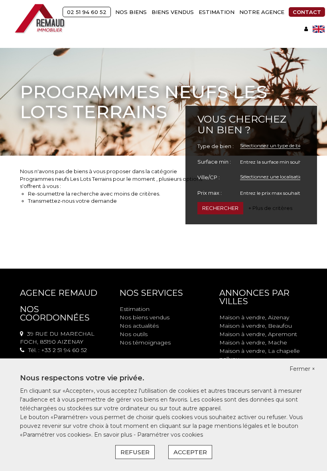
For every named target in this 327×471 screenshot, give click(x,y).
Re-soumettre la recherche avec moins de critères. (94, 193)
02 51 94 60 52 (86, 12)
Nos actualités (139, 325)
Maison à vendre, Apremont (258, 334)
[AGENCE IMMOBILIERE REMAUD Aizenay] (40, 18)
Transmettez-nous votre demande (72, 201)
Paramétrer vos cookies (170, 434)
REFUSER (135, 452)
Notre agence (261, 12)
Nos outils (134, 334)
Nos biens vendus (144, 317)
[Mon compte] (306, 28)
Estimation (216, 12)
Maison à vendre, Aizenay (254, 317)
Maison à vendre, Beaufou (255, 325)
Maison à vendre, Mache (253, 342)
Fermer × (302, 368)
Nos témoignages (145, 342)
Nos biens (131, 12)
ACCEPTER (190, 452)
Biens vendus (173, 12)
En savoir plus (114, 434)
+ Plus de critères (270, 208)
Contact (307, 12)
